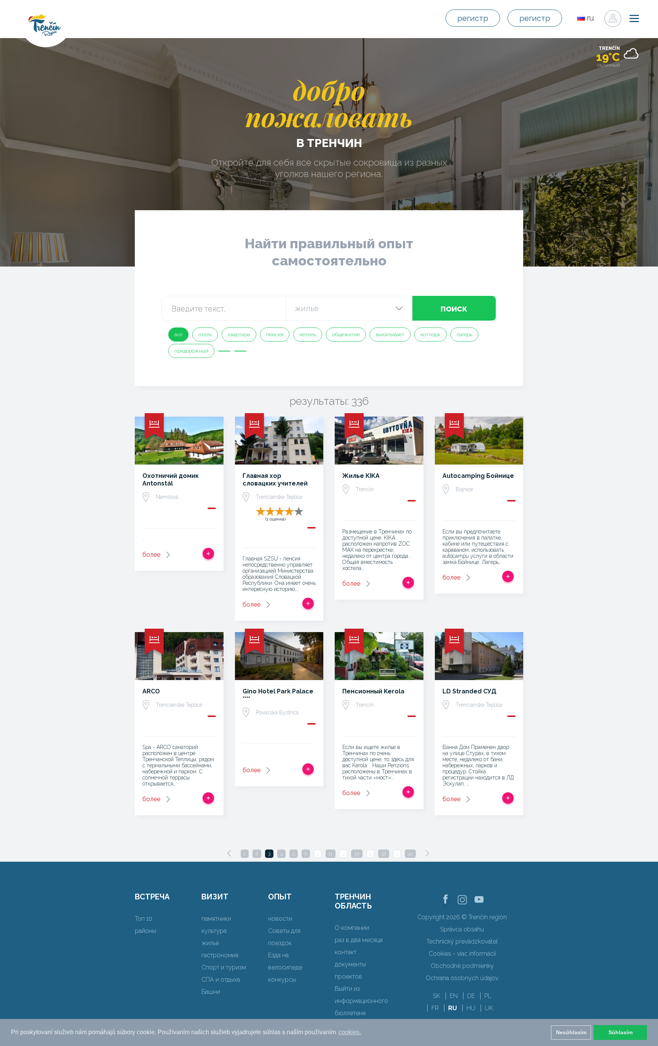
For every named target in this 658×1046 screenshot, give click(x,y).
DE (471, 996)
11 (330, 853)
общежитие (346, 334)
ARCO (151, 691)
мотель (307, 334)
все (178, 334)
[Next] (427, 853)
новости (280, 918)
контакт (345, 952)
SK (436, 996)
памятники (216, 918)
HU (470, 1008)
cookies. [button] (350, 1032)
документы (350, 964)
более (151, 554)
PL (487, 996)
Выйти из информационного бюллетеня (361, 1001)
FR (435, 1008)
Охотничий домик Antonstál (170, 479)
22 (356, 853)
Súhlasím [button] (620, 1032)
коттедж (430, 334)
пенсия (274, 334)
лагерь (464, 334)
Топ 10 (143, 918)
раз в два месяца (359, 940)
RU (452, 1008)
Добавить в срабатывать (208, 553)
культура (214, 930)
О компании (352, 927)
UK (489, 1008)
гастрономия (219, 955)
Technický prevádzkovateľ (462, 941)
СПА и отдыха (220, 979)
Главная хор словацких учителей (275, 479)
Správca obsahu (462, 929)
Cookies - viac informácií (462, 953)
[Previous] (229, 853)
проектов (348, 976)
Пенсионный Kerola (373, 691)
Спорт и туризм (223, 967)
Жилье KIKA (361, 475)
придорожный (191, 351)
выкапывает (390, 334)
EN (454, 996)
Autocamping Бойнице (478, 475)
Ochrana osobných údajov (462, 978)
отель (205, 334)
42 (410, 853)
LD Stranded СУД (469, 691)
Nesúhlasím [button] (571, 1032)
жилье (210, 943)
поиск (454, 308)
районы (145, 930)
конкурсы (282, 979)
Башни (210, 991)
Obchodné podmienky (462, 965)
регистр (472, 18)
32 (383, 853)
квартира (239, 334)
